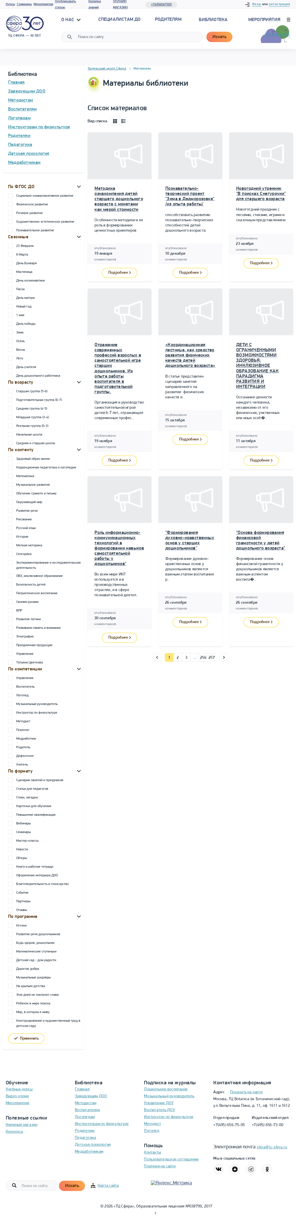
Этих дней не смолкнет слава (37, 995)
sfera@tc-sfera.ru (272, 1147)
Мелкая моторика (29, 545)
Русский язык (26, 528)
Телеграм (251, 1169)
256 (203, 658)
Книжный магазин (21, 1125)
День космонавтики (30, 280)
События (22, 893)
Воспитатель (25, 687)
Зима (19, 332)
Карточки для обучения (33, 806)
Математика (25, 476)
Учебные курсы (19, 1089)
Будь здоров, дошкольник (35, 943)
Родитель (23, 747)
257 (211, 658)
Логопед (22, 695)
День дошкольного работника (38, 376)
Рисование (24, 519)
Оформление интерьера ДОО (37, 875)
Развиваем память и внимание (38, 628)
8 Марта (22, 254)
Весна (20, 350)
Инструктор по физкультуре (36, 713)
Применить (29, 1038)
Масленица (24, 272)
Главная (16, 82)
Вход (256, 4)
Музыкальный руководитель (37, 704)
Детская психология (28, 153)
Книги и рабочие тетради (34, 867)
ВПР (19, 610)
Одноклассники (267, 1169)
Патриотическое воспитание (37, 593)
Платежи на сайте (160, 1166)
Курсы (10, 4)
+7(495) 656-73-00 (267, 1125)
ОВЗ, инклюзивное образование (39, 576)
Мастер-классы (27, 841)
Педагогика (20, 144)
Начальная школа (29, 434)
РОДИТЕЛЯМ (168, 19)
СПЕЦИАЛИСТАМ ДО (119, 19)
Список (123, 121)
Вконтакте (218, 1169)
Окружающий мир (29, 502)
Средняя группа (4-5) (31, 408)
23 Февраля (25, 246)
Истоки (21, 925)
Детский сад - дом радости (36, 960)
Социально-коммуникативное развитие (44, 196)
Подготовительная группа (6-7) (39, 400)
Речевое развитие (29, 213)
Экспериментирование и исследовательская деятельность (48, 565)
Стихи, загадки (27, 797)
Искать (219, 37)
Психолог (22, 730)
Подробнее (118, 273)
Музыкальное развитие (33, 485)
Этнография (25, 636)
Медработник (26, 738)
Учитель (22, 764)
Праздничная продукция (34, 645)
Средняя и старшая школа (35, 443)
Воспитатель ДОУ (159, 1110)
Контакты (152, 1152)
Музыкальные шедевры (33, 977)
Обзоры (21, 858)
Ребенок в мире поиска (33, 1003)
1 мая (20, 315)
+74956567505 (161, 4)
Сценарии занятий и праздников (39, 780)
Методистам (20, 100)
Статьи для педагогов (32, 789)
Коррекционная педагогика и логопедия (46, 467)
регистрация (279, 4)
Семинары (24, 4)
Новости (22, 849)
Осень (20, 341)
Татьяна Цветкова (29, 662)
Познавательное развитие (35, 230)
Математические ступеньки (36, 951)
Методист (23, 721)
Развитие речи (27, 511)
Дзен (235, 1169)
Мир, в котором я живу (33, 1012)
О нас (68, 20)
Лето (19, 358)
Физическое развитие (32, 204)
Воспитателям (22, 109)
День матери (25, 298)
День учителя (26, 367)
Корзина (277, 35)
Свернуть (79, 186)
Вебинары (23, 823)
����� (157, 657)
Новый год (24, 306)
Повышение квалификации (36, 815)
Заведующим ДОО (26, 91)
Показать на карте (246, 1092)
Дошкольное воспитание (166, 1089)
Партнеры (23, 901)
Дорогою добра (27, 969)
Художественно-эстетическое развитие (45, 222)
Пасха (20, 289)
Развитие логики (28, 619)
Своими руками (27, 602)
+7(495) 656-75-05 (229, 1125)
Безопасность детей (30, 584)
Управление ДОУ (158, 1103)
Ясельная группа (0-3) (32, 426)
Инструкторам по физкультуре (39, 127)
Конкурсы (14, 1132)
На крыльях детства (30, 986)
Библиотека (213, 20)
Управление (25, 654)
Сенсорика (24, 554)
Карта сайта (108, 1186)
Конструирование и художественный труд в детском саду (48, 1023)
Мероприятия (43, 4)
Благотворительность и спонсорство (42, 884)
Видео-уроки (17, 1096)
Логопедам (19, 118)
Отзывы (21, 910)
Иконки (115, 121)
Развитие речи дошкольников (38, 934)
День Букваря (26, 263)
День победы (25, 324)
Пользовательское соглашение (171, 1159)
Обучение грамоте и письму (36, 493)
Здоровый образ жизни (33, 459)
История (22, 537)
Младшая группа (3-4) (32, 417)
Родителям (19, 136)
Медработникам (24, 162)
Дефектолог (25, 756)
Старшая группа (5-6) (31, 391)
